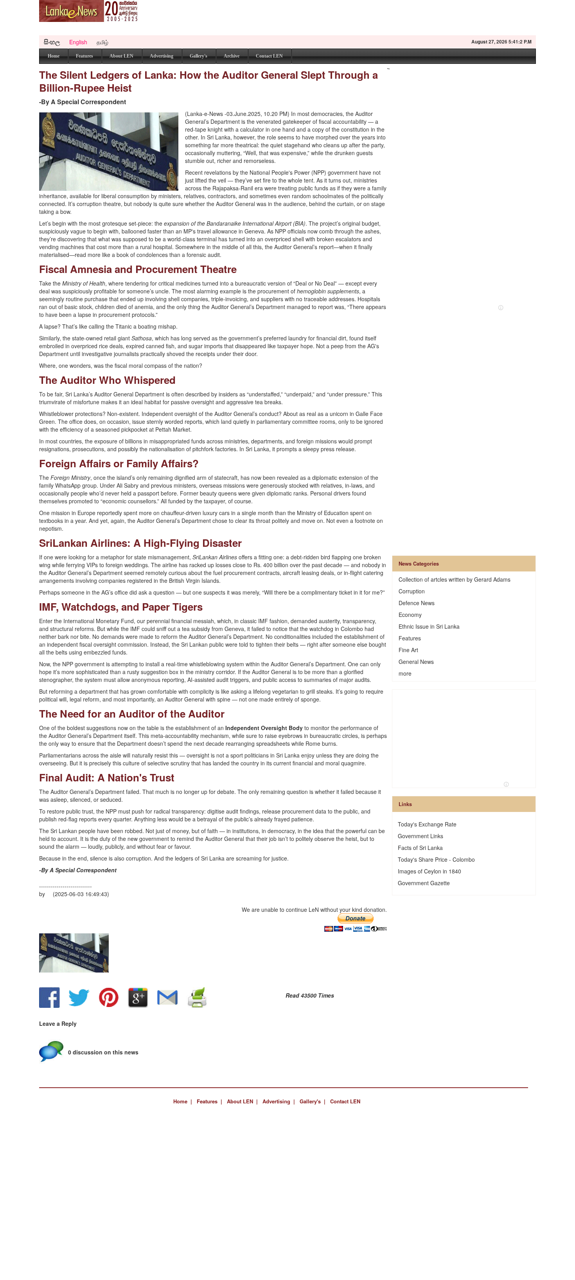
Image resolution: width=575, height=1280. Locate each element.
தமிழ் (102, 42)
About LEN (121, 56)
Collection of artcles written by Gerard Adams (454, 579)
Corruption (412, 591)
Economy (410, 614)
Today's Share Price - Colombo (436, 859)
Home (53, 56)
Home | (182, 1101)
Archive (231, 56)
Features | (209, 1101)
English (78, 42)
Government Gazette (424, 883)
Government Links (420, 836)
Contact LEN (269, 56)
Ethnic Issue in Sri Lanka (429, 626)
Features (84, 56)
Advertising (161, 56)
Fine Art (408, 650)
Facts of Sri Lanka (420, 848)
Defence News (417, 603)
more (405, 673)
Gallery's (198, 56)
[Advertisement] (393, 17)
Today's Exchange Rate (427, 824)
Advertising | (278, 1101)
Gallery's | (312, 1101)
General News (416, 661)
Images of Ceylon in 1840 (429, 871)
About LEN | (242, 1101)
